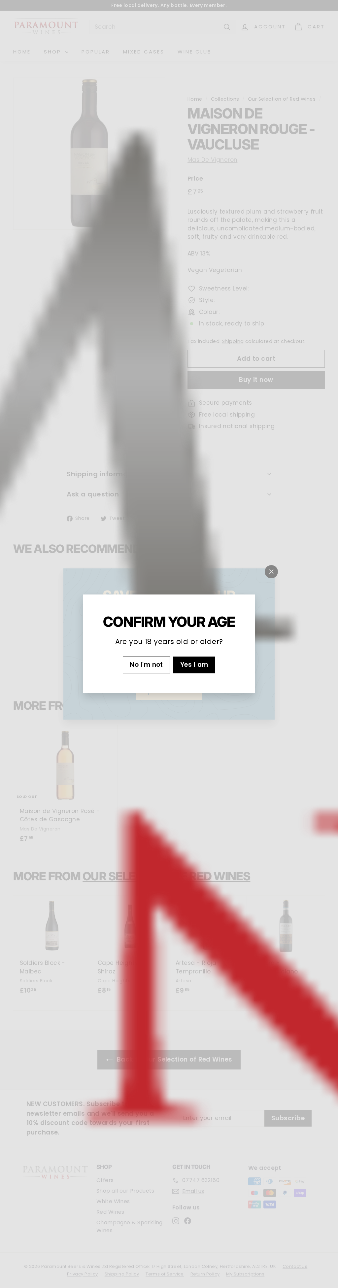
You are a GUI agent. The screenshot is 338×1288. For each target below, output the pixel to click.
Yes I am (194, 665)
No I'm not (146, 665)
